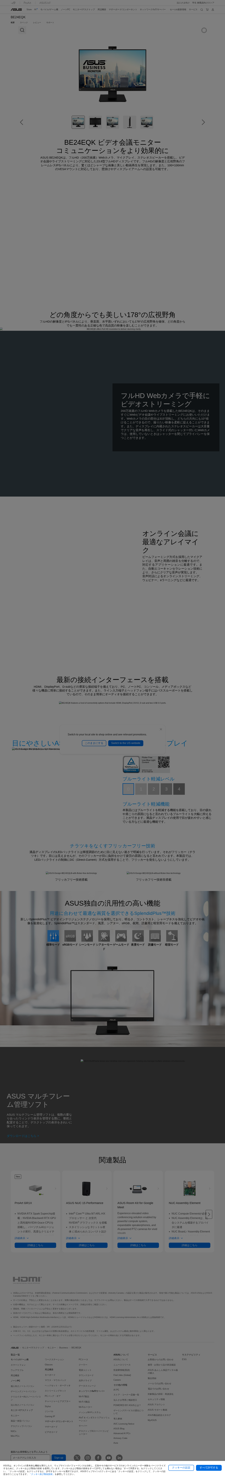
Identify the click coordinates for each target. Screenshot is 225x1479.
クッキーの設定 (181, 1467)
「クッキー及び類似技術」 (42, 1474)
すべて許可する (209, 1467)
